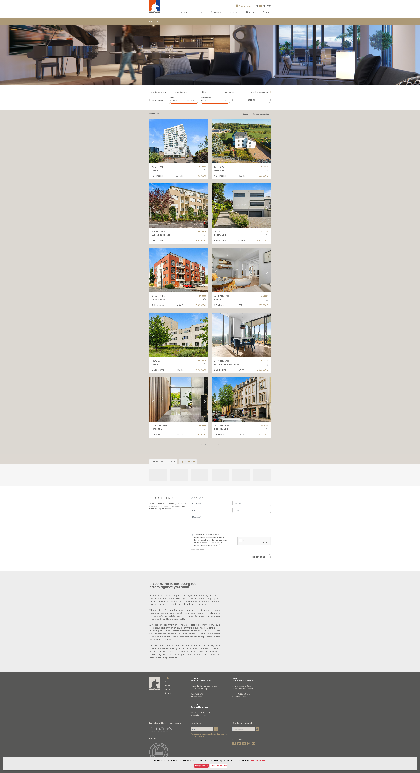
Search (252, 100)
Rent (167, 682)
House (156, 361)
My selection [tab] (186, 461)
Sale (158, 21)
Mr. (202, 497)
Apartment (159, 167)
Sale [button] (182, 12)
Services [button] (215, 12)
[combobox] (181, 92)
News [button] (233, 12)
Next (207, 141)
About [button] (249, 12)
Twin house (160, 425)
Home (151, 21)
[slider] (170, 103)
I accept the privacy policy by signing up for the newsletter (210, 735)
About (167, 685)
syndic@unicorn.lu (198, 715)
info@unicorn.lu (170, 657)
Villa (217, 231)
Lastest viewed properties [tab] (163, 461)
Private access (246, 6)
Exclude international (259, 92)
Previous (150, 141)
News (167, 689)
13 (218, 444)
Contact (267, 12)
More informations (258, 760)
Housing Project (156, 100)
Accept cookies (201, 765)
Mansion (220, 167)
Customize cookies (219, 765)
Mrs (195, 497)
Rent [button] (197, 12)
